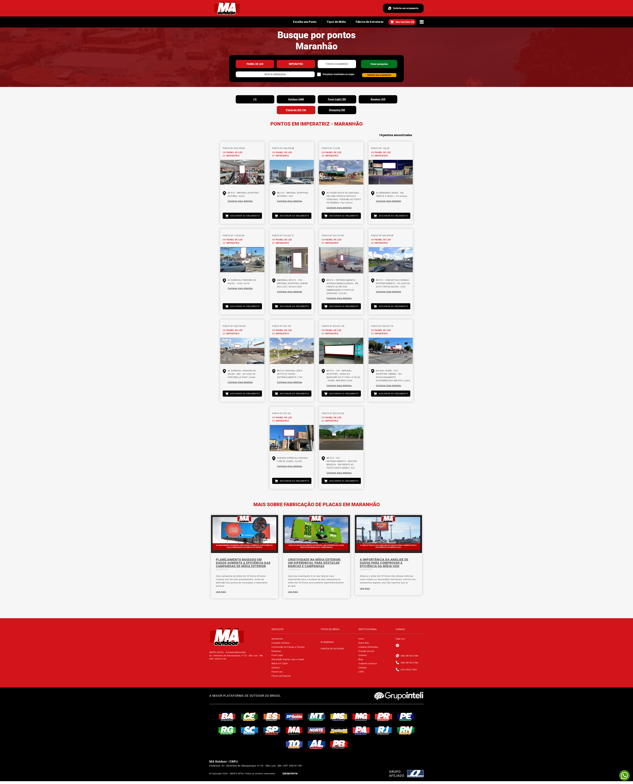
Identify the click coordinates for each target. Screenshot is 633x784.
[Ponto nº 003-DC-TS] (391, 351)
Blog (360, 659)
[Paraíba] (339, 744)
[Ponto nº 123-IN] (341, 173)
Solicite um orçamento (406, 8)
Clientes (362, 655)
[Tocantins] (294, 744)
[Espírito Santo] (272, 716)
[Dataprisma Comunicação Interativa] (290, 773)
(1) (254, 99)
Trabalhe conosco (367, 663)
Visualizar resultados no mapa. (338, 74)
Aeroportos (277, 639)
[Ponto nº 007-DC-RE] (341, 260)
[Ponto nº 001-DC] (292, 438)
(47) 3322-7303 (409, 670)
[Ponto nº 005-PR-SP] (242, 173)
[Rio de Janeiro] (383, 730)
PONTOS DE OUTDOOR (332, 649)
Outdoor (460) (296, 99)
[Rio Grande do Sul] (227, 730)
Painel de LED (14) (296, 110)
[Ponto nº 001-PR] (292, 351)
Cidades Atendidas (368, 647)
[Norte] (316, 730)
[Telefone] (397, 663)
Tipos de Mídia (336, 21)
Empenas (276, 651)
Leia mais (221, 592)
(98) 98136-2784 (409, 656)
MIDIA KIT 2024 (279, 663)
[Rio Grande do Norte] (406, 730)
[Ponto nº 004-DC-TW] (341, 351)
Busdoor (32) (378, 99)
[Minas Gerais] (361, 716)
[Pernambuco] (406, 716)
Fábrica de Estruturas (369, 21)
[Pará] (361, 730)
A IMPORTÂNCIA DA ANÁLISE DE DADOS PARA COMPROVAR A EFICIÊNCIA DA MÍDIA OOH (384, 563)
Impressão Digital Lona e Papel (287, 659)
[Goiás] (294, 716)
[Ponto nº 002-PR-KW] (242, 351)
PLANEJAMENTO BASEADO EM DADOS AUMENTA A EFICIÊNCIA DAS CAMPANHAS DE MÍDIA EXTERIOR (243, 563)
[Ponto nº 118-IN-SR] (242, 260)
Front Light (277, 655)
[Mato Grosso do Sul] (339, 716)
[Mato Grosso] (316, 716)
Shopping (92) (337, 110)
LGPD (361, 672)
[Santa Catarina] (249, 730)
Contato (362, 668)
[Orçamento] (402, 22)
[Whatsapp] (397, 656)
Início (361, 639)
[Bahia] (227, 716)
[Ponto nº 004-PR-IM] (292, 173)
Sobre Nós (363, 643)
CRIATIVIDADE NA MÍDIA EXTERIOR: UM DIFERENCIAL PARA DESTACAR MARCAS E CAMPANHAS (314, 563)
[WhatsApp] (624, 775)
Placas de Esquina (281, 676)
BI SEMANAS (327, 642)
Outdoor (275, 668)
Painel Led (276, 672)
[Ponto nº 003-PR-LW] (391, 260)
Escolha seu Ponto (304, 21)
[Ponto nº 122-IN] (391, 173)
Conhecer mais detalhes (240, 201)
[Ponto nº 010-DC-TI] (292, 260)
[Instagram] (397, 645)
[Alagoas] (316, 744)
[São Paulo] (272, 730)
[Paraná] (383, 716)
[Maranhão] (294, 730)
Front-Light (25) (337, 99)
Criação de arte (366, 651)
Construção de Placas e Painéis (288, 647)
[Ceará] (249, 716)
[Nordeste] (339, 730)
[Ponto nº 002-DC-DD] (341, 438)
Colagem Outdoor (280, 643)
